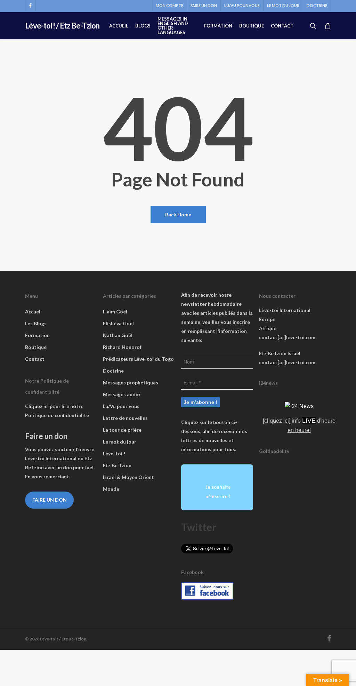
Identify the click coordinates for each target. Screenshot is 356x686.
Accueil (33, 311)
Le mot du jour (119, 442)
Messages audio (121, 394)
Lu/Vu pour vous (121, 406)
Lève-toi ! (114, 453)
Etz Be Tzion (117, 465)
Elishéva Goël (118, 323)
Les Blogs (36, 323)
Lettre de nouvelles (125, 418)
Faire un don (49, 500)
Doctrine (113, 371)
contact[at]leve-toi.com (287, 337)
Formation (37, 335)
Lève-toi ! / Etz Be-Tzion (62, 26)
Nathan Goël (117, 335)
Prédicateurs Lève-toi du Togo (138, 359)
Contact (34, 359)
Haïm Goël (115, 311)
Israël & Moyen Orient (128, 477)
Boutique (36, 347)
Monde (111, 489)
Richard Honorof (122, 347)
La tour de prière (122, 430)
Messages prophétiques (130, 382)
